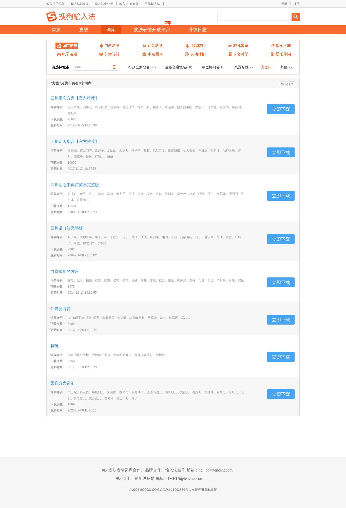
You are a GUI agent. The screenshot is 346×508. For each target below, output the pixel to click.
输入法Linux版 (129, 4)
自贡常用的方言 (64, 271)
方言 (267, 67)
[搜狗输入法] (70, 16)
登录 (284, 4)
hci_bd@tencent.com (216, 470)
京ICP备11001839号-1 (175, 490)
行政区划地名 (142, 67)
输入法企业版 (104, 4)
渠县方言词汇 (62, 383)
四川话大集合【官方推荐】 (74, 141)
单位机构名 (213, 67)
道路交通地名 (178, 67)
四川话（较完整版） (68, 228)
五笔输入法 (152, 4)
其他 (287, 67)
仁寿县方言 (60, 309)
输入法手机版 (55, 4)
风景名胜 (243, 67)
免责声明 (198, 490)
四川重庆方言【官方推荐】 (74, 98)
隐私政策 (211, 490)
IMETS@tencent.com (185, 478)
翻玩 (54, 346)
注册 (297, 4)
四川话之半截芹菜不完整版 (74, 185)
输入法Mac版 (79, 4)
